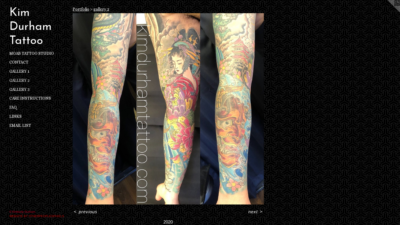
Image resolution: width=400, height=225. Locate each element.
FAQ (13, 107)
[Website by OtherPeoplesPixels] (388, 11)
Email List (20, 125)
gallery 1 (19, 71)
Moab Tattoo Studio (31, 53)
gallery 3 (19, 89)
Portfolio (81, 9)
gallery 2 (19, 80)
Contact (18, 62)
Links (15, 116)
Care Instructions (30, 98)
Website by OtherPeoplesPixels (36, 216)
